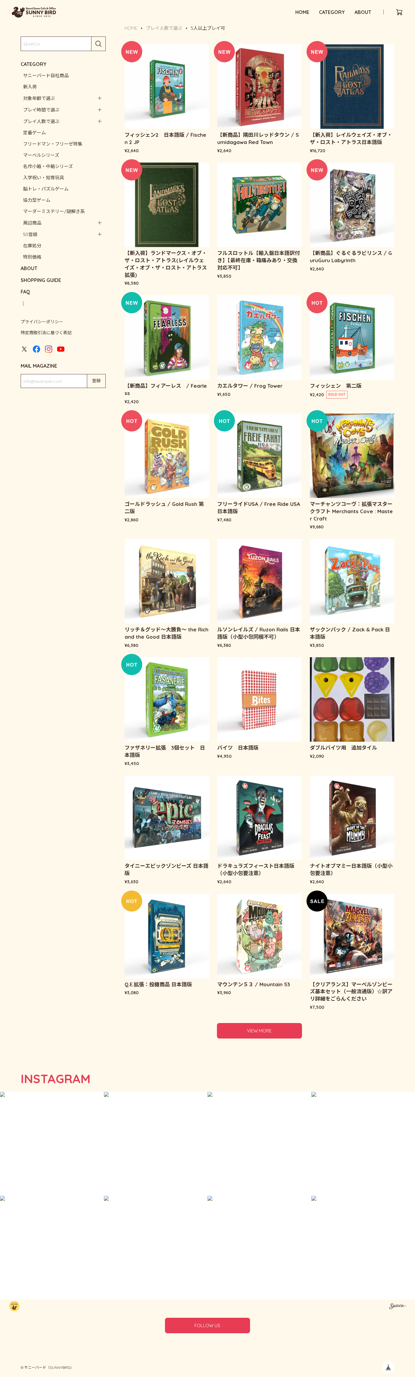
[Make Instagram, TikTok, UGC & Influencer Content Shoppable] (397, 1307)
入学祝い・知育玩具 (43, 177)
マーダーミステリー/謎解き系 (54, 211)
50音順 (30, 234)
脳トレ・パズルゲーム (46, 189)
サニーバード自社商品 (46, 75)
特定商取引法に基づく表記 (46, 332)
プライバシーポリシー (42, 322)
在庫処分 (32, 246)
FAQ (25, 292)
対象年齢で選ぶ (39, 98)
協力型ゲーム (36, 200)
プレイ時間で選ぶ (41, 110)
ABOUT (363, 12)
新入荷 (30, 87)
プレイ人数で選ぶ (41, 121)
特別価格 (32, 257)
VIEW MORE (259, 1031)
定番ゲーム (34, 133)
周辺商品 (32, 223)
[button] (52, 1144)
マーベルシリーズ (41, 155)
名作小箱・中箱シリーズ (48, 166)
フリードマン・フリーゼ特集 (52, 144)
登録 (96, 380)
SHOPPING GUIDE (41, 280)
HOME (302, 12)
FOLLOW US (207, 1325)
